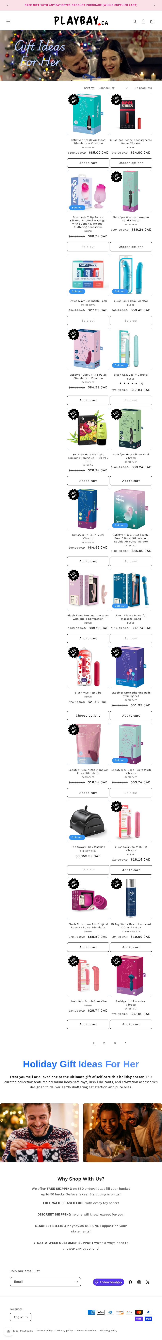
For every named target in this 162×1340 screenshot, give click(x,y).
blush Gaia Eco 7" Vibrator (131, 374)
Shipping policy (109, 1330)
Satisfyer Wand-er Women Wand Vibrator (131, 219)
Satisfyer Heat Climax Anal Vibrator (131, 456)
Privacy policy (65, 1330)
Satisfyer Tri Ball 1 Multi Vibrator (88, 536)
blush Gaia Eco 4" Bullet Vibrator (131, 848)
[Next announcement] (154, 5)
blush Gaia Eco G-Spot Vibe (88, 1001)
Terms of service (86, 1330)
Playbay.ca (26, 1331)
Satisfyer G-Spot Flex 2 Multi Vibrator (131, 771)
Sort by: (89, 88)
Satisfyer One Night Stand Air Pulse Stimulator (88, 771)
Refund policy (45, 1330)
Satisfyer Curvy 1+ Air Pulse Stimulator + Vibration (88, 376)
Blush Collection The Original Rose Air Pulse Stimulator (88, 926)
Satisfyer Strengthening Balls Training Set (131, 694)
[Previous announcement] (7, 5)
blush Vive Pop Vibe (88, 692)
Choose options (131, 163)
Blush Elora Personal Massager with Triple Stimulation (88, 617)
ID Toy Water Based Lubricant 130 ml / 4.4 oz (131, 926)
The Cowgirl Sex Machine (88, 846)
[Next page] (125, 1043)
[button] (8, 21)
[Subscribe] (76, 1281)
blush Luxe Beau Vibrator (131, 300)
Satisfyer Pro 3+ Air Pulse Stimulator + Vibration (88, 141)
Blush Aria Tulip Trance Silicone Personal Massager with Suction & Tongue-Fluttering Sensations (88, 222)
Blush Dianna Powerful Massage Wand (131, 617)
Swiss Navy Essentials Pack (88, 300)
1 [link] (94, 1043)
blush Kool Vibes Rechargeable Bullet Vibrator (131, 141)
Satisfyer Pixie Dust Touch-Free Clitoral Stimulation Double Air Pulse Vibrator (131, 538)
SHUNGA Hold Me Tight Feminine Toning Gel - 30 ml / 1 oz (88, 458)
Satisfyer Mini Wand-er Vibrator (131, 1003)
